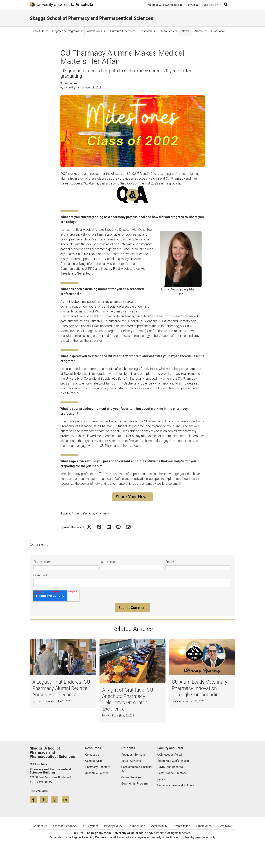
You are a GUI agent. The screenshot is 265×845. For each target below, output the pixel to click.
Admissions (94, 31)
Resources (167, 31)
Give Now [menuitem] (224, 825)
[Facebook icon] (35, 799)
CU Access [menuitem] (172, 4)
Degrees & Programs (65, 31)
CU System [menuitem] (90, 825)
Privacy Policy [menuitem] (113, 825)
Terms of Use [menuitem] (136, 825)
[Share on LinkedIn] (108, 526)
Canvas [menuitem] (191, 4)
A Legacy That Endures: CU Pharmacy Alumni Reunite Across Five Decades (61, 688)
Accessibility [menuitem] (159, 825)
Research (146, 31)
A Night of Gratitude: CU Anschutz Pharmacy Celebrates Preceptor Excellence (127, 699)
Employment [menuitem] (204, 825)
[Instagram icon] (56, 799)
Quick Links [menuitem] (209, 4)
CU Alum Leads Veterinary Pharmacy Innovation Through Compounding (199, 688)
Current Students (121, 31)
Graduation (218, 31)
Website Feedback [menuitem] (65, 825)
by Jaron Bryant (69, 87)
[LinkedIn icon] (67, 799)
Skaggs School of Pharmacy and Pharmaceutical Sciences (91, 18)
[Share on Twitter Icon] (89, 526)
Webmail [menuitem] (153, 4)
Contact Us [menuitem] (40, 825)
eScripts (88, 513)
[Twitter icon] (45, 799)
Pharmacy (103, 513)
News (185, 31)
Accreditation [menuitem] (181, 825)
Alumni (198, 31)
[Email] (128, 526)
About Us (38, 31)
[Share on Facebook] (99, 526)
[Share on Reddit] (118, 526)
